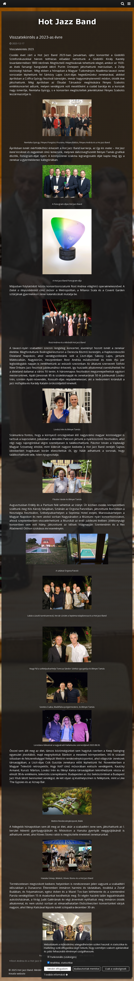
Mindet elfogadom (57, 968)
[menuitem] (5, 3)
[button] (129, 3)
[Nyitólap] (5, 3)
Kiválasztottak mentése (86, 968)
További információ (54, 974)
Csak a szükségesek (115, 968)
